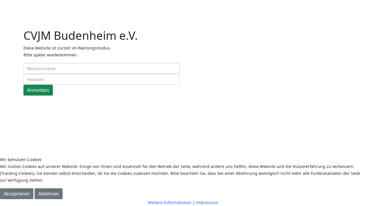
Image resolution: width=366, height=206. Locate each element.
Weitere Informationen (170, 202)
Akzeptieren (17, 194)
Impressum (207, 202)
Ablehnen (48, 194)
